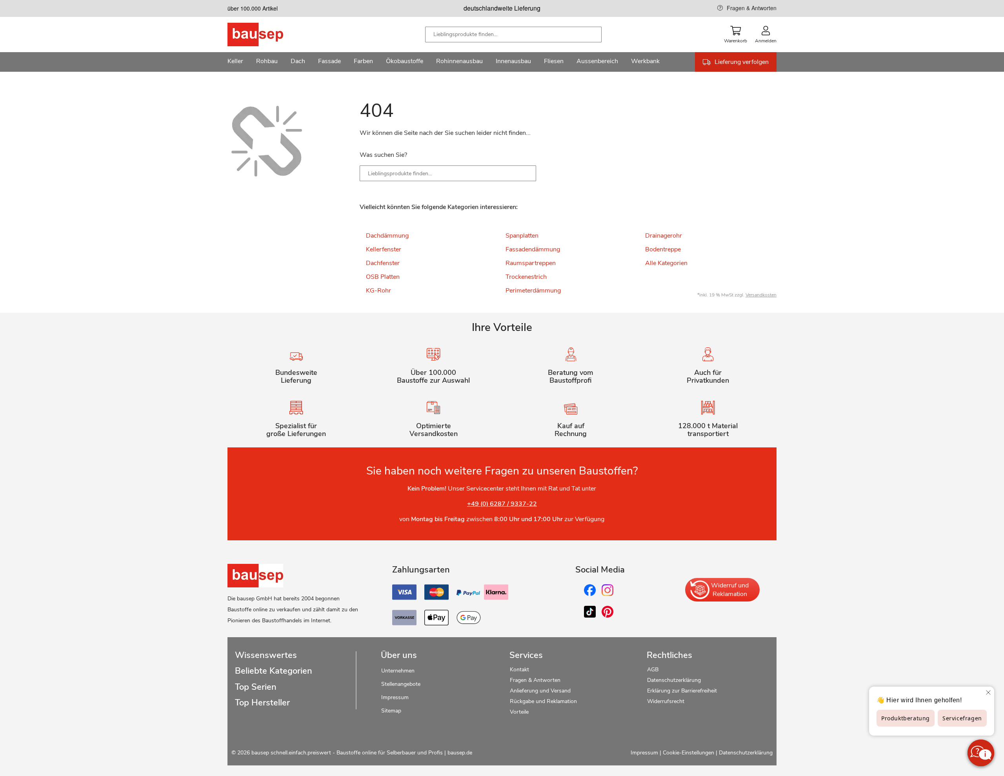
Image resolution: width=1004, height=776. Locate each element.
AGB (652, 669)
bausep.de (459, 752)
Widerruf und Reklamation (730, 589)
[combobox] (513, 34)
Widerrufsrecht (666, 701)
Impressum (395, 697)
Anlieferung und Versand (540, 690)
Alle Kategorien (666, 263)
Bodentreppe (663, 249)
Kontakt (519, 669)
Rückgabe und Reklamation (543, 701)
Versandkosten (761, 295)
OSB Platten (383, 277)
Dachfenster (383, 263)
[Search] (524, 173)
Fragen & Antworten (752, 8)
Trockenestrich (526, 277)
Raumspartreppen (531, 263)
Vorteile (519, 712)
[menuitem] (235, 62)
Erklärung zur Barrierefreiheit (682, 690)
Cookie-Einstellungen (688, 752)
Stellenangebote (400, 684)
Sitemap (391, 710)
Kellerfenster (383, 249)
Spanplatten (522, 235)
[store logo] (267, 34)
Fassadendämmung (533, 249)
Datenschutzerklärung (674, 680)
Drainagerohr (663, 235)
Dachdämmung (387, 235)
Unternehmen (398, 670)
